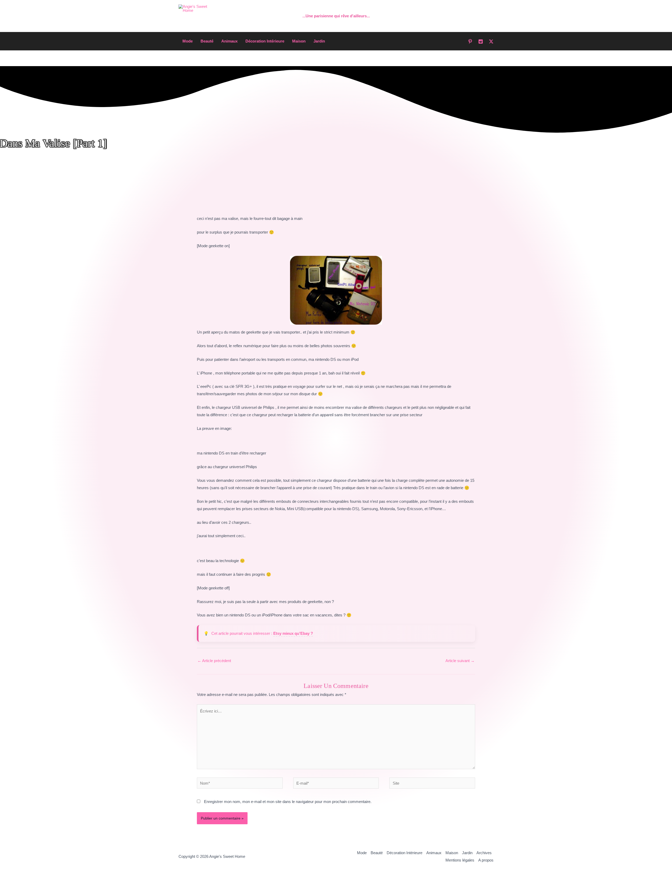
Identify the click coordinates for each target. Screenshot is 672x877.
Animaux (229, 41)
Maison (299, 41)
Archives (484, 852)
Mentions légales (459, 860)
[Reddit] (480, 41)
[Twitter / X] (491, 41)
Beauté (207, 41)
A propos (486, 860)
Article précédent (214, 660)
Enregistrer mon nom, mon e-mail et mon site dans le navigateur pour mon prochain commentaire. (287, 801)
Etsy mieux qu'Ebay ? (293, 633)
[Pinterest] (470, 41)
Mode (187, 41)
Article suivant (460, 660)
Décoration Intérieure (264, 41)
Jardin (319, 41)
